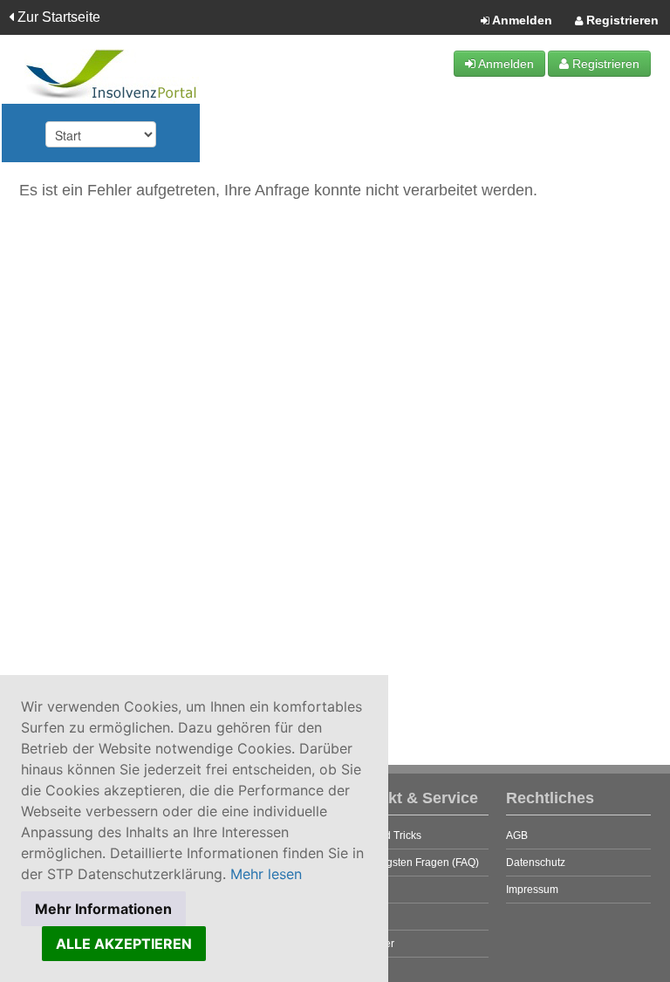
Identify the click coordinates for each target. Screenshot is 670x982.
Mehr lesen (266, 874)
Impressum (532, 889)
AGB (517, 835)
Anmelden (520, 20)
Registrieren (621, 20)
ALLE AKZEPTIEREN (124, 943)
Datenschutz (535, 862)
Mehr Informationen (103, 908)
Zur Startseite (57, 17)
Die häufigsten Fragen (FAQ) (411, 862)
